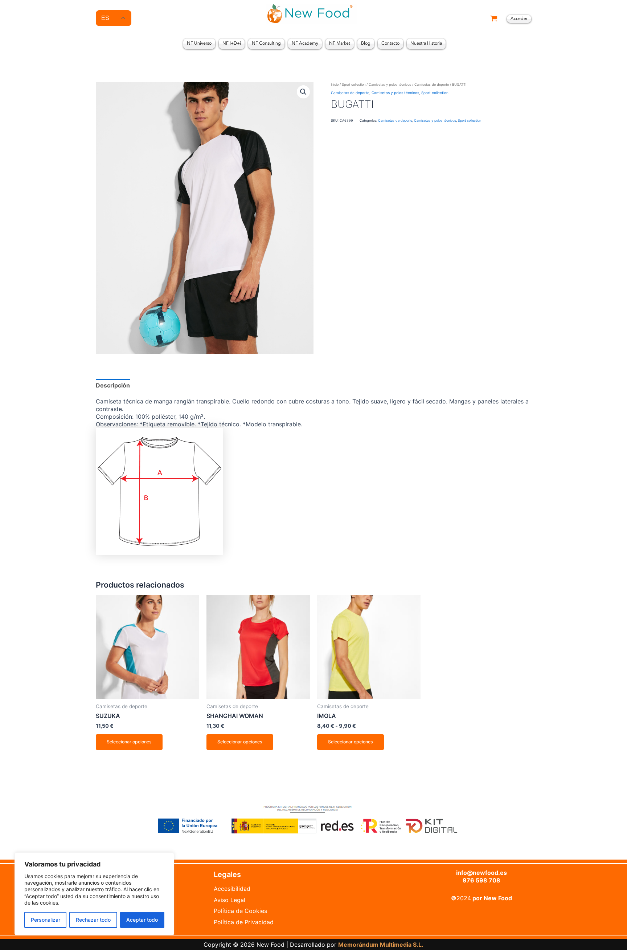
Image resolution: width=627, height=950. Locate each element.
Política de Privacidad (244, 922)
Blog (365, 43)
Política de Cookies (240, 910)
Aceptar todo (142, 920)
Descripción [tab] (113, 385)
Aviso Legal (229, 900)
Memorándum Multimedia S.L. (380, 944)
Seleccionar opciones (129, 741)
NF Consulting (266, 43)
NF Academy (305, 43)
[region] (94, 893)
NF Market (339, 43)
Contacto (390, 43)
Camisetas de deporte (431, 84)
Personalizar (45, 920)
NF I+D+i (231, 43)
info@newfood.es (481, 872)
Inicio (335, 84)
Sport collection (353, 84)
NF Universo (199, 43)
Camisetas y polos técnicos (390, 84)
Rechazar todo (93, 920)
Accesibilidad (232, 888)
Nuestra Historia (426, 43)
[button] (303, 91)
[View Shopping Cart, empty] (494, 19)
